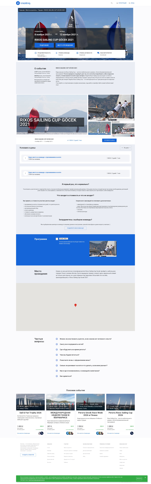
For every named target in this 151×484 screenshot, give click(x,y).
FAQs (84, 456)
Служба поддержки (104, 456)
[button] (75, 140)
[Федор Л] (72, 433)
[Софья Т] (42, 433)
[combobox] (125, 147)
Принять (139, 478)
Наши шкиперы (50, 456)
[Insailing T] (68, 433)
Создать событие (28, 454)
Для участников (86, 453)
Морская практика (68, 456)
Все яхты (49, 462)
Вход (132, 3)
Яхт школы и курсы (68, 453)
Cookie (101, 453)
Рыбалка (66, 462)
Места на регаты (31, 10)
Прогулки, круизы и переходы (71, 450)
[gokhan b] (70, 433)
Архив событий (50, 459)
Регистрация (122, 3)
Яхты (121, 453)
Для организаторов (87, 450)
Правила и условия (104, 450)
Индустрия (122, 465)
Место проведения (65, 45)
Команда (49, 450)
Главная (21, 10)
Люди (121, 450)
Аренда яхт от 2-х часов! (69, 459)
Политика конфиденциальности (107, 447)
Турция (40, 10)
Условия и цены (109, 140)
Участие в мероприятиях (88, 447)
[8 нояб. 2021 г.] (57, 239)
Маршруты (122, 456)
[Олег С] (40, 433)
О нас (48, 447)
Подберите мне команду (75, 228)
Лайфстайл (122, 462)
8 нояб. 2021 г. (63, 238)
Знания (121, 468)
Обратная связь (50, 453)
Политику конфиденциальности (36, 480)
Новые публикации (124, 447)
